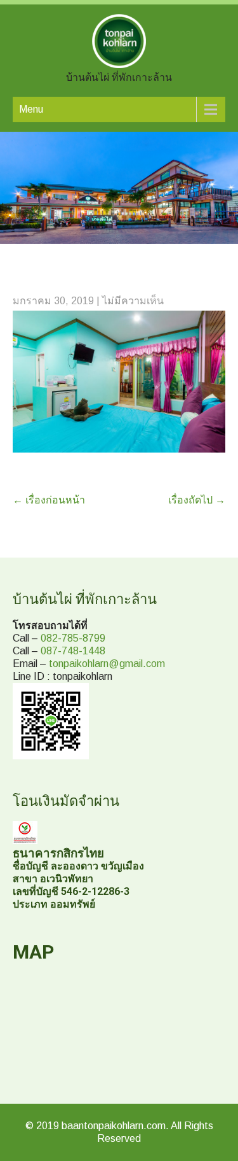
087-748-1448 (73, 650)
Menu (31, 109)
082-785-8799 (73, 638)
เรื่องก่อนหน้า (49, 500)
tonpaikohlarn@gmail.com (107, 663)
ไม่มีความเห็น (133, 300)
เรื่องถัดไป (196, 500)
